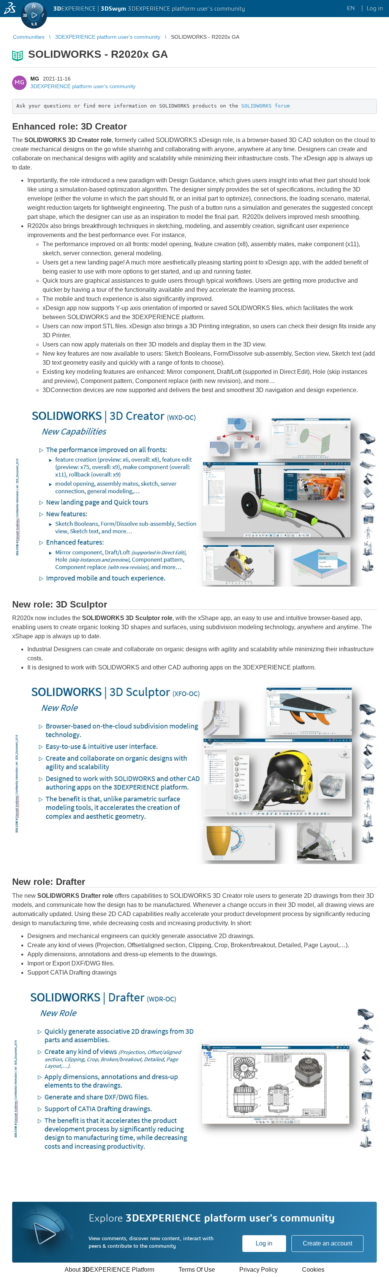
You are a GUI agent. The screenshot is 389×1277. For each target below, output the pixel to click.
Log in (264, 1243)
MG (34, 79)
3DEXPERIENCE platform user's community (83, 86)
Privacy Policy (258, 1269)
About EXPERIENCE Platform (109, 1269)
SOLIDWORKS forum (265, 106)
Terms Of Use (197, 1269)
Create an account (327, 1243)
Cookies (313, 1269)
